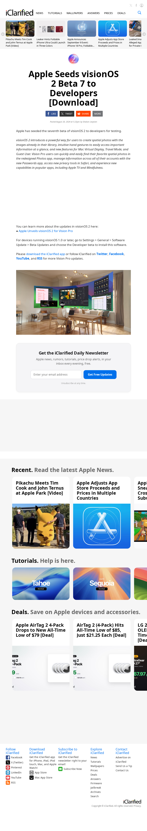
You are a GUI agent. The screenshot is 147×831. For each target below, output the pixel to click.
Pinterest (16, 767)
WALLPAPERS (75, 13)
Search (95, 796)
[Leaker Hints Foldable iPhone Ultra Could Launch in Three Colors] (51, 36)
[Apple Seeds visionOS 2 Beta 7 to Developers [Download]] (73, 302)
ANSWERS (93, 13)
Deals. (20, 612)
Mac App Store (43, 777)
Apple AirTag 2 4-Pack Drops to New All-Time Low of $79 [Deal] (41, 630)
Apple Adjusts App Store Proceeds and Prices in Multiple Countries (111, 42)
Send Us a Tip (124, 766)
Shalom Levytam (90, 121)
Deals (94, 774)
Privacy (137, 805)
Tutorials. (25, 560)
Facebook (16, 757)
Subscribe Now (73, 769)
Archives (96, 792)
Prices (94, 770)
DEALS (121, 13)
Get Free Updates (100, 374)
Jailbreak (96, 787)
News (94, 757)
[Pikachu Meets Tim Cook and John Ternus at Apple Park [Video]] (20, 36)
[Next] (144, 34)
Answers (96, 779)
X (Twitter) (17, 762)
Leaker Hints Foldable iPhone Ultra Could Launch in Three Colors (51, 42)
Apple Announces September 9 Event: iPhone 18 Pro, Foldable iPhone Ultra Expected (80, 44)
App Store (41, 772)
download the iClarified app (45, 254)
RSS (13, 782)
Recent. (22, 470)
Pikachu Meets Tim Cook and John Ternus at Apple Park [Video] (19, 42)
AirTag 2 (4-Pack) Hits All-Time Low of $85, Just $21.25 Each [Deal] (101, 630)
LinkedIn (16, 772)
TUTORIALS (55, 13)
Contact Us (122, 770)
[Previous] (3, 34)
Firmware (96, 783)
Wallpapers (97, 766)
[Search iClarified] (139, 12)
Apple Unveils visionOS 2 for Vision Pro (46, 231)
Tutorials (96, 761)
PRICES (108, 13)
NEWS (39, 13)
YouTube (16, 777)
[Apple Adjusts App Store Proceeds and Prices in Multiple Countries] (112, 36)
